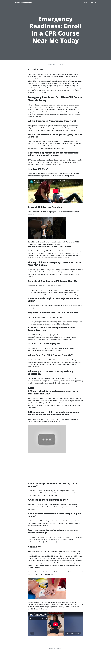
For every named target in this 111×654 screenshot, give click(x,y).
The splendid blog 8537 (24, 2)
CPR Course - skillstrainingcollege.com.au (47, 162)
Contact (93, 2)
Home (86, 2)
